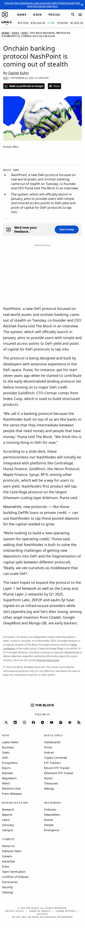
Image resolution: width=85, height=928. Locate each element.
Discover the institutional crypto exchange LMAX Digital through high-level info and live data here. (43, 4)
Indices (49, 752)
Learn (6, 819)
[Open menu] (80, 14)
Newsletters (52, 814)
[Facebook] (33, 722)
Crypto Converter (55, 757)
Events (48, 819)
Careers (7, 856)
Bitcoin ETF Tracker (57, 767)
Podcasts (50, 809)
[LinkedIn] (15, 722)
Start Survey (67, 229)
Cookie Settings (66, 911)
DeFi (5, 757)
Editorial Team (11, 851)
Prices (48, 747)
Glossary (8, 824)
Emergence (51, 830)
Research (8, 809)
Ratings (49, 788)
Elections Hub (11, 788)
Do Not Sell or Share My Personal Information (42, 917)
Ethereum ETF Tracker (59, 773)
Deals (5, 752)
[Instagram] (24, 722)
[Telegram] (42, 722)
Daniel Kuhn (18, 73)
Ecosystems (10, 762)
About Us (8, 845)
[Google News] (69, 722)
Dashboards (52, 742)
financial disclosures (48, 660)
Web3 (6, 783)
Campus (7, 830)
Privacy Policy (14, 911)
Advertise (8, 861)
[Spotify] (60, 722)
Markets (7, 773)
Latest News (10, 742)
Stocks (48, 778)
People (48, 824)
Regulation (9, 778)
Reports (7, 814)
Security (7, 887)
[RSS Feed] (78, 722)
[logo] (5, 14)
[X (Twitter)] (6, 722)
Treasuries (51, 783)
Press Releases (12, 793)
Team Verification (14, 871)
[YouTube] (51, 722)
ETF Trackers (52, 762)
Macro (6, 767)
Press (5, 866)
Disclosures (10, 881)
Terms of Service (40, 911)
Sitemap (7, 892)
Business (8, 747)
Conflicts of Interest (15, 876)
